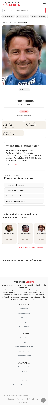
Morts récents (24, 351)
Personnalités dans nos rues (24, 385)
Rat (13, 134)
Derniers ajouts (24, 367)
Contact (11, 399)
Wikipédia (17, 165)
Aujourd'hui (9, 16)
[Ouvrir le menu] (44, 4)
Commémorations (24, 356)
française (30, 125)
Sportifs (13, 22)
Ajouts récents (39, 16)
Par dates (24, 309)
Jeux (24, 376)
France (17, 127)
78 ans (27, 105)
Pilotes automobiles (24, 116)
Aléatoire (24, 371)
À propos (20, 399)
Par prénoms (24, 326)
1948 (20, 105)
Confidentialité (24, 402)
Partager (25, 90)
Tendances (23, 16)
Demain (24, 342)
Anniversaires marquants (24, 347)
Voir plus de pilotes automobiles (31, 248)
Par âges (24, 322)
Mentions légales (33, 399)
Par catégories (24, 313)
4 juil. (5, 125)
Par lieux (24, 318)
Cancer (6, 134)
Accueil (5, 22)
